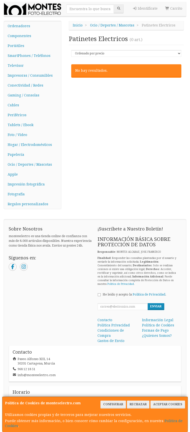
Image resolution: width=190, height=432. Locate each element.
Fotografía (16, 194)
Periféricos (17, 115)
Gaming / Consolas (23, 95)
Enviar (156, 306)
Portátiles (16, 46)
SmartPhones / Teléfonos (29, 56)
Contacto (104, 320)
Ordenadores (19, 26)
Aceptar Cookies (167, 404)
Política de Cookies (158, 325)
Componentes (19, 36)
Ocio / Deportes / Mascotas (30, 164)
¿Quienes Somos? (157, 336)
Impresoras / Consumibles (30, 75)
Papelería (16, 155)
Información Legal (157, 320)
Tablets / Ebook (20, 125)
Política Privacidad (113, 325)
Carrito (175, 8)
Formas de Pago (155, 330)
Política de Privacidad (120, 284)
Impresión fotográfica (26, 184)
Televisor (16, 66)
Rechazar (138, 404)
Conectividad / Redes (25, 85)
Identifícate (147, 8)
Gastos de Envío (110, 341)
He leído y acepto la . (134, 294)
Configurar (113, 404)
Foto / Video (17, 135)
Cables (13, 105)
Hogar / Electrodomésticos (30, 145)
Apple (13, 174)
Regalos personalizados (28, 204)
